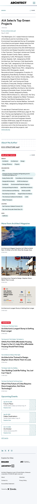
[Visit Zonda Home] (9, 489)
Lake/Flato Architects (26, 187)
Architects (5, 161)
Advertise (22, 477)
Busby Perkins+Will (7, 178)
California (4, 216)
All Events (4, 438)
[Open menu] (34, 3)
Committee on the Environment (24, 178)
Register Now (7, 407)
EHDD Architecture (22, 181)
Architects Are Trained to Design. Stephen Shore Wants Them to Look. (16, 358)
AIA (3, 170)
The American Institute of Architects (12, 197)
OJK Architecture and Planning (10, 190)
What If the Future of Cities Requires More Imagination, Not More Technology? (16, 386)
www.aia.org (5, 130)
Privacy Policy (23, 480)
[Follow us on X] (5, 451)
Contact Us (4, 480)
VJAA (26, 197)
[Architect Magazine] (18, 3)
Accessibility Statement (7, 483)
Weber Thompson (7, 200)
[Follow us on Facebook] (9, 451)
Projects (17, 164)
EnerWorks (5, 184)
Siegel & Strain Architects (25, 193)
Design (3, 10)
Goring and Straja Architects (10, 187)
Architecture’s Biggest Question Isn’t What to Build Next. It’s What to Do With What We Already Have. (17, 249)
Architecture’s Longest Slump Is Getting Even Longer (17, 308)
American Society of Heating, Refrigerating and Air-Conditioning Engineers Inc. (16, 174)
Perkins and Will (26, 190)
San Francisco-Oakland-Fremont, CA (12, 206)
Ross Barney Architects (8, 193)
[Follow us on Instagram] (12, 451)
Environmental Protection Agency (20, 184)
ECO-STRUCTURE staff (9, 31)
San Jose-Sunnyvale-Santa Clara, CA (12, 209)
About (3, 477)
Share (33, 10)
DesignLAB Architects (8, 181)
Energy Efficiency (7, 164)
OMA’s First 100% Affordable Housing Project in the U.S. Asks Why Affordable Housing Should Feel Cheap (17, 344)
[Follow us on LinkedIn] (2, 451)
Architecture (14, 161)
